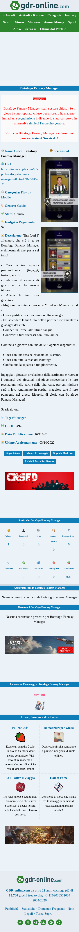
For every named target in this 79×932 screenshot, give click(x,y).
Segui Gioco (13, 453)
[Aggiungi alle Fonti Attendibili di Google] (52, 924)
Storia (19, 22)
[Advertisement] (39, 59)
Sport (72, 22)
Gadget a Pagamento (20, 222)
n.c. (68, 577)
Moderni (34, 22)
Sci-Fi (7, 22)
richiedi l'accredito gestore (46, 123)
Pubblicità (12, 908)
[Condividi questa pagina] (59, 924)
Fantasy (70, 15)
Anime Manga (54, 22)
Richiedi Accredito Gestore (39, 461)
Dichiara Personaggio (36, 453)
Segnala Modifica (63, 453)
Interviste (36, 717)
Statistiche (28, 908)
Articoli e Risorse (31, 15)
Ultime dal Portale (53, 29)
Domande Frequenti (51, 908)
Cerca (30, 29)
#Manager (19, 418)
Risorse (54, 717)
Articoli (25, 717)
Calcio (21, 205)
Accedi (9, 15)
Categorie (54, 15)
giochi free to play (31, 895)
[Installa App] (44, 924)
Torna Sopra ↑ (45, 913)
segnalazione (26, 118)
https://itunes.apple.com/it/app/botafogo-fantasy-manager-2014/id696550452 (20, 174)
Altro (17, 29)
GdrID (10, 426)
